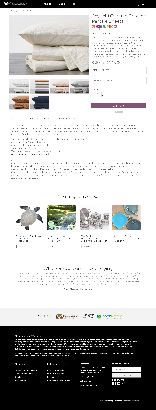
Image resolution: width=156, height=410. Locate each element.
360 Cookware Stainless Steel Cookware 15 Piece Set (94, 238)
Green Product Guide (24, 374)
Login (138, 5)
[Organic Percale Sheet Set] (49, 45)
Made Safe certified (41, 154)
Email (120, 112)
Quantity (96, 89)
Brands (18, 377)
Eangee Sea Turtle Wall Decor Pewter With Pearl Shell (29, 238)
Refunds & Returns (55, 374)
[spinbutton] (97, 94)
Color (97, 81)
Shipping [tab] (35, 118)
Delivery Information (56, 370)
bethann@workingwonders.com (94, 377)
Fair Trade (24, 154)
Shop (62, 4)
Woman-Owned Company (26, 370)
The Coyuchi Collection (20, 11)
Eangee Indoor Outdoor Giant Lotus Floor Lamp (60, 238)
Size (96, 70)
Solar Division (21, 380)
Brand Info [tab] (49, 118)
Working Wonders (114, 401)
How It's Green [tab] (67, 118)
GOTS (14, 154)
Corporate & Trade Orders (58, 380)
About (47, 4)
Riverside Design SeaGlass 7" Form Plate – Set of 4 (127, 238)
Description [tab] (18, 118)
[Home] (16, 3)
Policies (50, 377)
